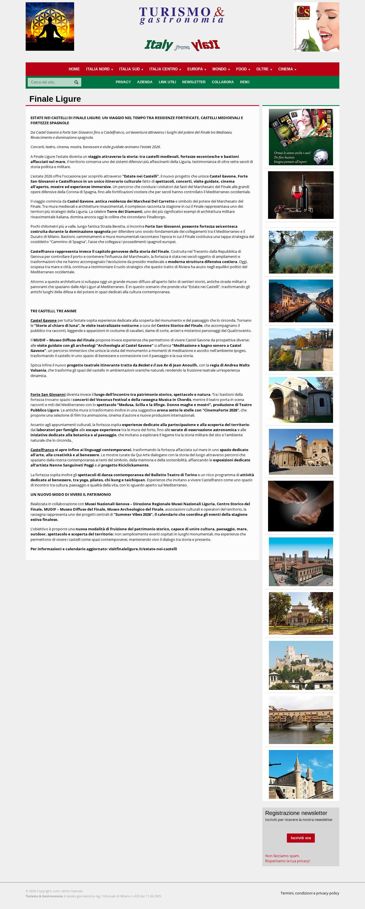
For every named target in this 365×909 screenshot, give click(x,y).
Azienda (145, 82)
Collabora (223, 82)
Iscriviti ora (301, 838)
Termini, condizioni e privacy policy (310, 893)
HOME (74, 69)
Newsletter (194, 82)
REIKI (244, 82)
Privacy (123, 82)
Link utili (167, 82)
